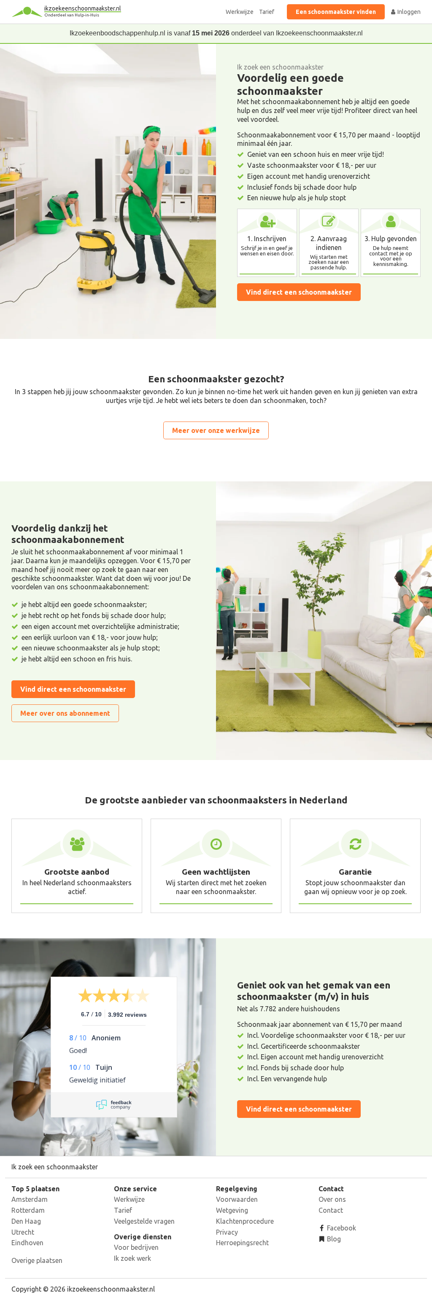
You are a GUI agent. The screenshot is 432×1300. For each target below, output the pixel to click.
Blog (333, 1239)
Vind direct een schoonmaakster (299, 292)
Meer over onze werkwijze (216, 430)
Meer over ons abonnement (65, 713)
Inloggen (408, 11)
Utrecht (22, 1232)
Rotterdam (28, 1210)
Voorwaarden (237, 1199)
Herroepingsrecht (242, 1242)
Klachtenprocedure (245, 1221)
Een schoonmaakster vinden (336, 11)
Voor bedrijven (136, 1247)
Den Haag (26, 1221)
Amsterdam (29, 1199)
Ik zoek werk (132, 1258)
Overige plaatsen (36, 1260)
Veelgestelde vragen (144, 1221)
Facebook (340, 1228)
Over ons (332, 1199)
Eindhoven (27, 1242)
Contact (331, 1210)
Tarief (266, 11)
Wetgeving (232, 1210)
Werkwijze (240, 11)
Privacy (227, 1232)
